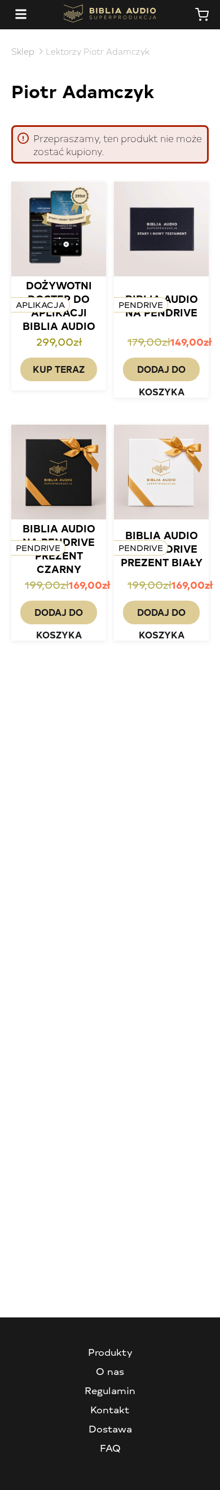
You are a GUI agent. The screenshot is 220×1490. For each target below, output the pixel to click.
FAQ (110, 1447)
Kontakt (110, 1409)
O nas (110, 1371)
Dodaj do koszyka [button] (161, 372)
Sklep (22, 51)
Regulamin (110, 1390)
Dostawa (110, 1428)
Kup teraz (59, 369)
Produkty (110, 1352)
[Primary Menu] (20, 14)
